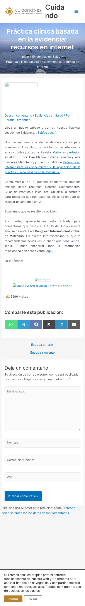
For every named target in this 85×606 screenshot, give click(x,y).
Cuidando (55, 11)
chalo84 (67, 285)
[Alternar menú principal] (76, 11)
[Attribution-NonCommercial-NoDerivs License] (30, 285)
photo (51, 285)
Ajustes (33, 598)
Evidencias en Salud (49, 115)
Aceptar (13, 598)
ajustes (35, 590)
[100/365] (42, 280)
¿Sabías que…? (46, 132)
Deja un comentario (18, 115)
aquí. (49, 251)
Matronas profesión (66, 152)
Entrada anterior (42, 344)
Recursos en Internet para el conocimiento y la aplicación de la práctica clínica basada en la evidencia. (42, 167)
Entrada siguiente (42, 352)
